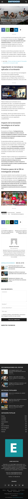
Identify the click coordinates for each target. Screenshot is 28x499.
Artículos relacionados (8, 263)
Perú (9, 214)
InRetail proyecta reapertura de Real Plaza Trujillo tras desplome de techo (21, 232)
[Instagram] (8, 485)
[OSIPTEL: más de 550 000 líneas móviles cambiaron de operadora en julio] (4, 378)
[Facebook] (3, 30)
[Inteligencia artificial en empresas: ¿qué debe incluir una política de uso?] (4, 273)
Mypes (8, 490)
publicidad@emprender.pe (16, 473)
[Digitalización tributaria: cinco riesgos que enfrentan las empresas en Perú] (4, 280)
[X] (12, 30)
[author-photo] (14, 244)
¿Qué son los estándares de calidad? (17, 393)
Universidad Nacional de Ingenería (17, 214)
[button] (2, 2)
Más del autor (20, 263)
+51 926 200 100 (16, 476)
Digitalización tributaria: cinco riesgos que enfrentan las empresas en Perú (17, 280)
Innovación (6, 4)
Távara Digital (20, 493)
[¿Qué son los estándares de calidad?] (4, 394)
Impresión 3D (4, 214)
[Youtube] (22, 485)
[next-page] (15, 285)
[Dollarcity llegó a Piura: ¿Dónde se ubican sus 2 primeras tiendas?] (4, 407)
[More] (20, 30)
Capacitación (18, 212)
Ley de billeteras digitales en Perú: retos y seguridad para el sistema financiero (7, 232)
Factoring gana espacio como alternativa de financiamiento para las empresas (16, 267)
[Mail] (15, 485)
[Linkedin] (16, 30)
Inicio (2, 4)
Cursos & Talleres (21, 490)
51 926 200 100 (14, 495)
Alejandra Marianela (6, 23)
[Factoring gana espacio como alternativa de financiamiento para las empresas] (4, 267)
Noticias (7, 17)
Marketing (10, 491)
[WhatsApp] (8, 30)
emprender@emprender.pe (16, 472)
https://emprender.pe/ (14, 248)
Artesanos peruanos (11, 212)
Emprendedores (14, 490)
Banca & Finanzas (16, 491)
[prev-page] (13, 285)
